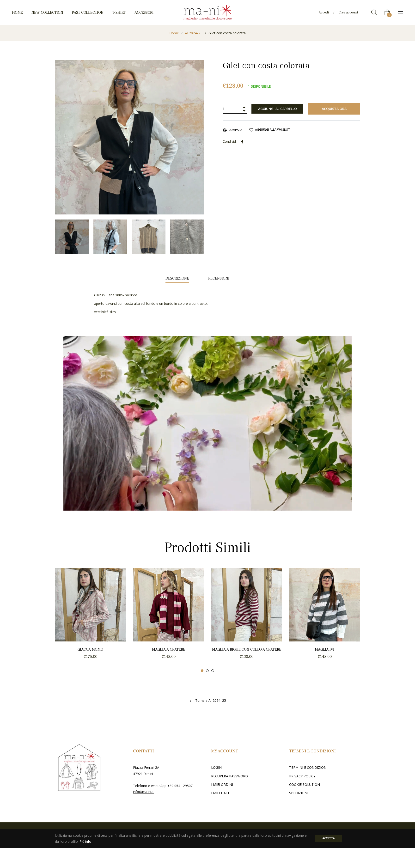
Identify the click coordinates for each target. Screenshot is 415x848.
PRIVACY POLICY (302, 776)
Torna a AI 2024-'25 (210, 701)
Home (174, 33)
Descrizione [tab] (177, 278)
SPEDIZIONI (298, 793)
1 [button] (202, 670)
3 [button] (212, 670)
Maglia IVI (324, 649)
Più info (85, 841)
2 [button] (207, 670)
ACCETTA (328, 838)
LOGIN (216, 767)
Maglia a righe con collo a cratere (246, 649)
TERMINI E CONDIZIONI (308, 767)
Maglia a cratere (168, 649)
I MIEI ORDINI (222, 784)
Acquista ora (334, 108)
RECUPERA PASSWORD (229, 776)
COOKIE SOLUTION (304, 784)
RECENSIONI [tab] (219, 278)
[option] (90, 620)
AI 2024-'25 (193, 33)
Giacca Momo (90, 649)
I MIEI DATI (220, 793)
